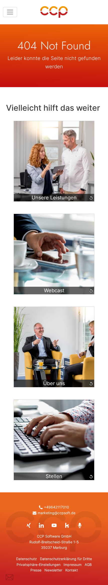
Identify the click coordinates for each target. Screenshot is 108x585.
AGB (88, 565)
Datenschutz (26, 559)
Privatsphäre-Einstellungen (39, 565)
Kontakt (71, 570)
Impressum (73, 565)
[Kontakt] (9, 577)
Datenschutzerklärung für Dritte (66, 559)
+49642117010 (56, 507)
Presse (35, 570)
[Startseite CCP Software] (54, 12)
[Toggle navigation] (10, 12)
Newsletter (53, 570)
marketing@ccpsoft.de (56, 513)
